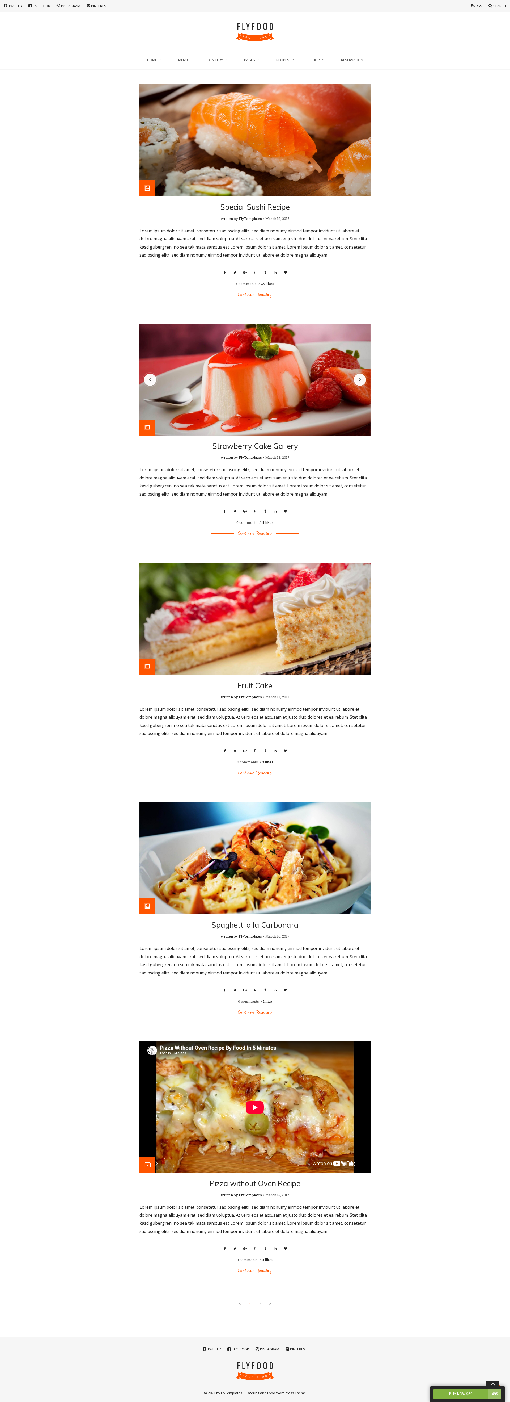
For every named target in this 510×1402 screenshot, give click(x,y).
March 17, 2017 (277, 696)
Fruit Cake (255, 685)
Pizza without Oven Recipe (255, 1183)
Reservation (352, 59)
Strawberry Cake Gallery (255, 446)
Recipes (282, 59)
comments (246, 283)
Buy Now (473, 1382)
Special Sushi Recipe (255, 207)
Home (152, 59)
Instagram (70, 6)
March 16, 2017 (277, 936)
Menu (183, 59)
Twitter (15, 6)
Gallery (216, 59)
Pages (249, 59)
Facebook (41, 6)
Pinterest (99, 6)
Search (499, 6)
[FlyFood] (255, 32)
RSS (479, 6)
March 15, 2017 (277, 1194)
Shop (315, 59)
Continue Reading (255, 294)
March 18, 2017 (277, 218)
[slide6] (255, 380)
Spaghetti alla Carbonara (255, 925)
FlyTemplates (250, 218)
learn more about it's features (460, 1394)
